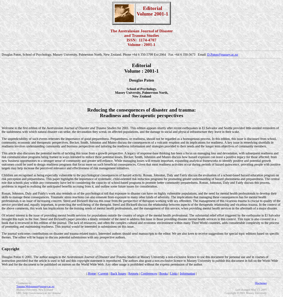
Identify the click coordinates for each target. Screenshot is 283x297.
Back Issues (118, 273)
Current (103, 273)
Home (92, 273)
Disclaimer (261, 283)
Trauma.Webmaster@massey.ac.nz (35, 286)
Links (174, 273)
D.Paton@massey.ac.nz (222, 54)
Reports (133, 273)
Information (187, 273)
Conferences (149, 273)
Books (163, 273)
